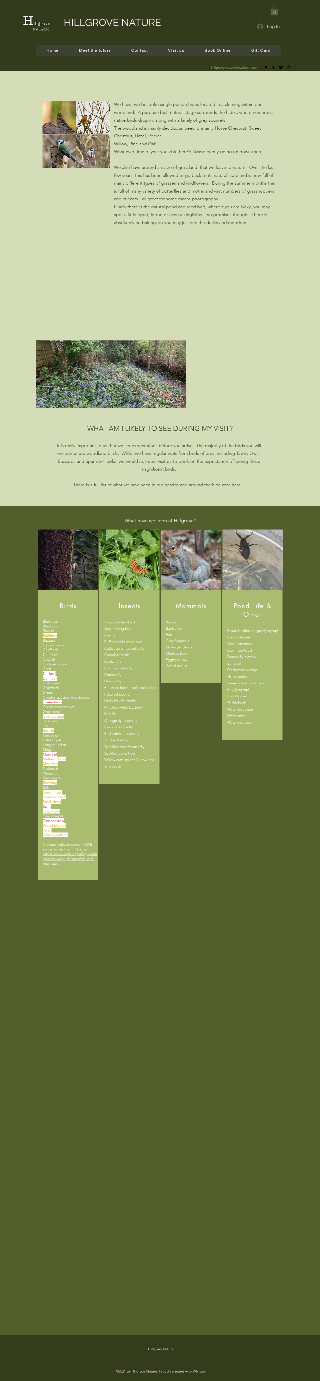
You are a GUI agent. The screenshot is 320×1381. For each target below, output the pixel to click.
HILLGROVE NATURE (112, 22)
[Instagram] (288, 67)
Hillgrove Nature (161, 1349)
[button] (274, 10)
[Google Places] (266, 67)
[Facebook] (273, 67)
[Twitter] (281, 67)
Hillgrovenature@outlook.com (234, 67)
